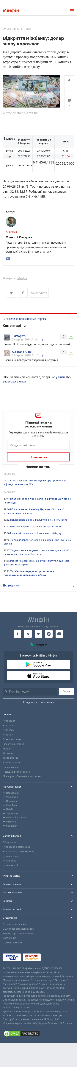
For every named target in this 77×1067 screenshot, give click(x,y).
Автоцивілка (9, 938)
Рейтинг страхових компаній (18, 933)
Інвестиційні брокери (14, 744)
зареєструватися (14, 381)
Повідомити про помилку (38, 702)
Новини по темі (38, 467)
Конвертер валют (12, 762)
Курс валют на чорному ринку (18, 851)
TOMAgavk (19, 336)
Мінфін (22, 278)
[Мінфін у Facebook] (17, 634)
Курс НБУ (8, 734)
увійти (60, 377)
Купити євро (9, 860)
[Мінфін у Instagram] (49, 634)
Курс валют (9, 721)
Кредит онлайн (11, 767)
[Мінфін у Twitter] (38, 634)
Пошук (66, 691)
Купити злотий (10, 865)
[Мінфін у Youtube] (59, 634)
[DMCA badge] (38, 1034)
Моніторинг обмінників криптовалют (22, 776)
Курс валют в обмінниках (16, 847)
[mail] (8, 258)
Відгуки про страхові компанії (18, 929)
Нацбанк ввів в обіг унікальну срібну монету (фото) (39, 519)
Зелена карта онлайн (14, 924)
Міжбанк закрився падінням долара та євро (35, 526)
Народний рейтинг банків (16, 772)
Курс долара (9, 725)
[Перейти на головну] (11, 10)
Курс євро (8, 730)
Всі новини (11, 585)
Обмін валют (10, 842)
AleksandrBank (22, 351)
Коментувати (39, 292)
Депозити (8, 753)
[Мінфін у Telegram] (28, 634)
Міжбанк (7, 748)
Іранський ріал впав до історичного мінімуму (35, 533)
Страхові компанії (12, 942)
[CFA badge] (51, 958)
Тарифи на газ (10, 758)
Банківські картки (12, 739)
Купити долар (10, 856)
